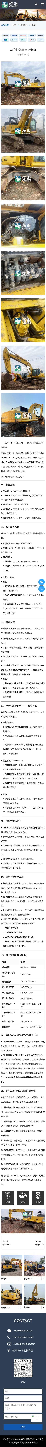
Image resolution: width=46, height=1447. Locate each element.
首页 (14, 25)
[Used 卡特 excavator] (5, 35)
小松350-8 (6, 1245)
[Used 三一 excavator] (32, 39)
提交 (23, 1427)
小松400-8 (39, 1245)
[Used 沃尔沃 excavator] (40, 35)
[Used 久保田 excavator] (23, 39)
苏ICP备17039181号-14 (28, 1443)
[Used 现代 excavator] (14, 39)
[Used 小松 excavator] (14, 35)
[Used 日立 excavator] (23, 35)
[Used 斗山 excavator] (5, 39)
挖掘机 (24, 25)
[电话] (41, 589)
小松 (33, 25)
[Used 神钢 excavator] (32, 35)
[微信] (41, 582)
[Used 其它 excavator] (40, 39)
